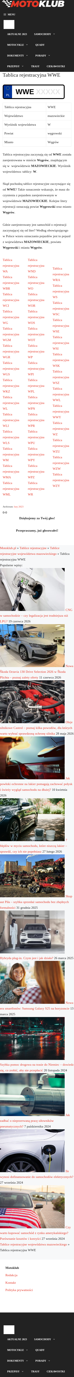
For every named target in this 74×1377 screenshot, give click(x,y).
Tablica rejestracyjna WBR (11, 282)
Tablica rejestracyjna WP (36, 351)
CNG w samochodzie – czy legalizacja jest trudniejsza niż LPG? (36, 615)
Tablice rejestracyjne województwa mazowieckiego (33, 1244)
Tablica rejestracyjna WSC (61, 308)
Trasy (35, 66)
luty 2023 (19, 506)
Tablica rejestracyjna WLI (11, 420)
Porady (40, 55)
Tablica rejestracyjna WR (36, 488)
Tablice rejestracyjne (33, 548)
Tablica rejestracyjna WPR (36, 420)
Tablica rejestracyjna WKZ (11, 385)
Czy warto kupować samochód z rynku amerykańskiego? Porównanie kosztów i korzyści (35, 1232)
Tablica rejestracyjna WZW (61, 462)
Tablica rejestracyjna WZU (61, 445)
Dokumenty (15, 55)
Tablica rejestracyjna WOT (36, 334)
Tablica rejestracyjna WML (11, 488)
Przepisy (13, 66)
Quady (40, 45)
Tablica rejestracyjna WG (11, 317)
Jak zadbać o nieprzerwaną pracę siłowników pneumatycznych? (35, 1120)
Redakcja (11, 1275)
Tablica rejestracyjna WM (11, 454)
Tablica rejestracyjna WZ (61, 428)
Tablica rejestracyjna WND (36, 265)
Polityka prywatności (19, 1290)
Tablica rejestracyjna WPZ (36, 471)
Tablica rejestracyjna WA (11, 265)
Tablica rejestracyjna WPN (36, 402)
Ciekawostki (56, 66)
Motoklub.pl (8, 548)
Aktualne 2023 (17, 34)
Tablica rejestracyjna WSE (61, 325)
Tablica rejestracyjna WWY (61, 411)
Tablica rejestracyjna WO (36, 282)
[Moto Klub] (33, 4)
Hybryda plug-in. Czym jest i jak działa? (26, 958)
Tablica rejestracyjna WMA (11, 471)
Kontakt (10, 1282)
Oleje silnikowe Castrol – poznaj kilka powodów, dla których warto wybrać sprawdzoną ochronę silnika (36, 727)
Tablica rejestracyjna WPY (36, 454)
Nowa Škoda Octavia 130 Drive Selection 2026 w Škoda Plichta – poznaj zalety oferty (36, 671)
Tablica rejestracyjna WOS (36, 317)
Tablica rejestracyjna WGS (11, 368)
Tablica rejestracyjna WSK (61, 359)
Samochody (42, 34)
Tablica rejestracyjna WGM (11, 334)
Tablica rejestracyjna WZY (61, 480)
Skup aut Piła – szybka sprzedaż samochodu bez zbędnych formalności (36, 901)
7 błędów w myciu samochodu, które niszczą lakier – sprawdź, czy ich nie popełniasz (33, 845)
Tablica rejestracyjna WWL (61, 394)
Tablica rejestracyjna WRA (61, 274)
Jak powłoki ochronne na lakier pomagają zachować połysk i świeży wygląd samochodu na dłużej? (36, 783)
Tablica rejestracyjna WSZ (61, 377)
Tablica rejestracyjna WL (11, 402)
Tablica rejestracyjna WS (61, 291)
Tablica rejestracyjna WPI (36, 368)
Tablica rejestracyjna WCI (11, 299)
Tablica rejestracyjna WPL (36, 385)
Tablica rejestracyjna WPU (36, 437)
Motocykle (15, 45)
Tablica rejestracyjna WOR (36, 299)
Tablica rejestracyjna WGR (11, 351)
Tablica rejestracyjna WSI (61, 342)
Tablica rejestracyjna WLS (11, 437)
